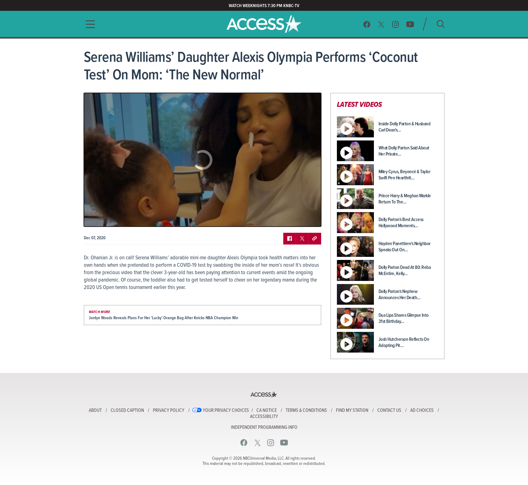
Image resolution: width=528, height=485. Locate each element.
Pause (96, 217)
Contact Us (389, 411)
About (95, 411)
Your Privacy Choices (226, 411)
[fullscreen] (309, 217)
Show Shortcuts (290, 217)
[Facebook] (366, 24)
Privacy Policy (168, 411)
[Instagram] (395, 24)
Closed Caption (127, 411)
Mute (106, 217)
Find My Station (352, 411)
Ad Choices (422, 411)
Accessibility (264, 417)
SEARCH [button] (440, 24)
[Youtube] (410, 24)
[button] (88, 24)
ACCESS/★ (264, 24)
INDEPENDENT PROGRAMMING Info (264, 427)
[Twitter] (381, 24)
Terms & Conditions (306, 411)
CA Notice (266, 411)
